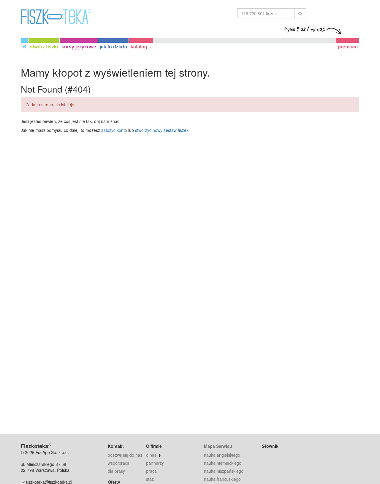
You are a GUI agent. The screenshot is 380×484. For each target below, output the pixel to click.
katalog (139, 46)
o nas (151, 455)
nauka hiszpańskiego (223, 471)
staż (150, 479)
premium (348, 46)
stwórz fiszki (44, 46)
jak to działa (113, 46)
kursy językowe (78, 46)
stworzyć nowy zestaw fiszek (162, 130)
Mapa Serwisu (218, 446)
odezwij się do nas (125, 455)
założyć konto (114, 130)
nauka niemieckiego (222, 463)
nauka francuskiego (222, 479)
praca (151, 471)
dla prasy (116, 471)
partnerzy (155, 463)
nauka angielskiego (222, 455)
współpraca (118, 463)
